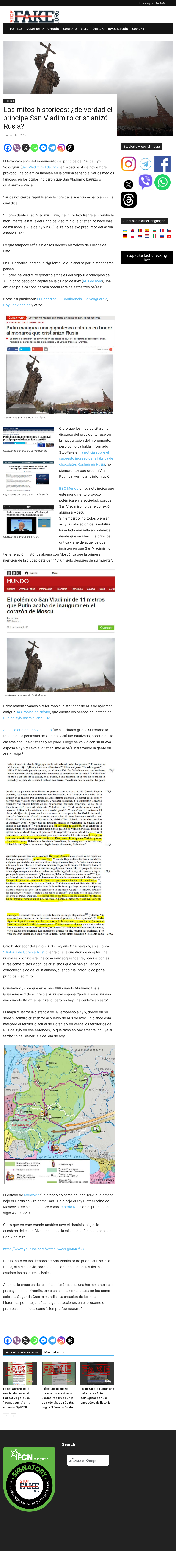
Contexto (70, 29)
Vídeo (85, 29)
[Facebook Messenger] (43, 148)
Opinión (53, 29)
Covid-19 (138, 29)
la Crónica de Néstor (33, 712)
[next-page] (13, 1416)
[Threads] (70, 148)
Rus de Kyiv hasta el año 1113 (26, 718)
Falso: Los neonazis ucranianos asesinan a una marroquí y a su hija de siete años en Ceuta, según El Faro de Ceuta (58, 1398)
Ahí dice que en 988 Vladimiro (27, 730)
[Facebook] (8, 148)
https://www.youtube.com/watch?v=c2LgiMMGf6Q (43, 1249)
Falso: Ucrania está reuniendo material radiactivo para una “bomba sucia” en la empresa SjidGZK (16, 1398)
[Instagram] (61, 148)
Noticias (9, 100)
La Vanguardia (96, 299)
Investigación (118, 29)
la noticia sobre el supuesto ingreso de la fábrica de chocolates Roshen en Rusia (86, 458)
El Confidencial (70, 299)
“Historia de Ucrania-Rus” (24, 952)
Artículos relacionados (22, 1352)
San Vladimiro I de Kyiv (40, 167)
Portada (16, 29)
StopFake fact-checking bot (146, 258)
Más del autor (54, 1352)
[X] (26, 148)
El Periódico (47, 299)
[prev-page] (6, 1416)
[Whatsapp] (34, 148)
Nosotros (33, 29)
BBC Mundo (68, 488)
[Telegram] (52, 148)
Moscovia (31, 1195)
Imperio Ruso (70, 1207)
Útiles (97, 29)
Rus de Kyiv (92, 281)
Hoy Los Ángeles (16, 305)
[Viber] (17, 148)
